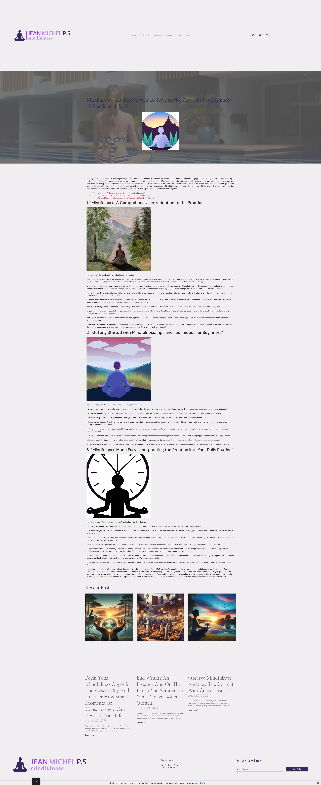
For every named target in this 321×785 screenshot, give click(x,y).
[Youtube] (260, 35)
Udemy (169, 35)
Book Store (144, 35)
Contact (179, 35)
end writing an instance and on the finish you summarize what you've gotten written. (160, 691)
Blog (188, 35)
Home (134, 35)
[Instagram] (267, 35)
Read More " (90, 735)
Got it (203, 783)
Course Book (157, 35)
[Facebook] (253, 35)
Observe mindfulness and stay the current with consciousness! (210, 684)
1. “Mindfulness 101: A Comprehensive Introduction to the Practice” (118, 193)
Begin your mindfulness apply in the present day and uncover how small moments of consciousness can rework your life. (107, 697)
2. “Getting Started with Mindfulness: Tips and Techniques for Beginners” (121, 195)
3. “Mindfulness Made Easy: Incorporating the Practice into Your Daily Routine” (123, 198)
